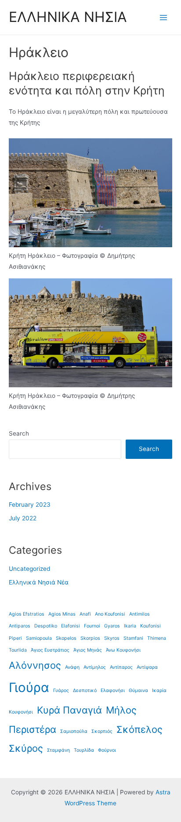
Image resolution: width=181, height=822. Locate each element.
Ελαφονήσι (113, 690)
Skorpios (90, 638)
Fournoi (92, 626)
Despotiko (45, 626)
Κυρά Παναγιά (69, 710)
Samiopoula (39, 638)
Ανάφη (72, 667)
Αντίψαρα (147, 667)
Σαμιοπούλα (73, 731)
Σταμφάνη (58, 750)
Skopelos (66, 638)
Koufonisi (150, 626)
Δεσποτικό (85, 690)
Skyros (111, 638)
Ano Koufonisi (110, 614)
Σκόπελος (139, 729)
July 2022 (22, 518)
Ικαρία (159, 690)
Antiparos (19, 626)
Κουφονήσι (21, 712)
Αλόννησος (35, 665)
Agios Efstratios (26, 614)
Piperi (15, 638)
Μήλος (121, 710)
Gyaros (112, 626)
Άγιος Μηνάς (87, 650)
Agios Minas (62, 614)
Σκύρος (26, 748)
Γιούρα (29, 687)
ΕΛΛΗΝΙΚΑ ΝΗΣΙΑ (68, 16)
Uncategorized (29, 568)
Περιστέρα (32, 729)
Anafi (85, 614)
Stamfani (133, 638)
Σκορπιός (101, 731)
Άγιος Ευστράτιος (50, 650)
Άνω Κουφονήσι (123, 650)
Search (19, 433)
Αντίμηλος (94, 667)
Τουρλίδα (84, 750)
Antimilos (139, 614)
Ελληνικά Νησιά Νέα (39, 582)
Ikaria (130, 626)
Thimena (156, 638)
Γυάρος (61, 690)
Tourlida (18, 650)
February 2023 (30, 504)
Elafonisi (70, 626)
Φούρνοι (107, 750)
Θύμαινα (138, 690)
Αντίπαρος (121, 667)
